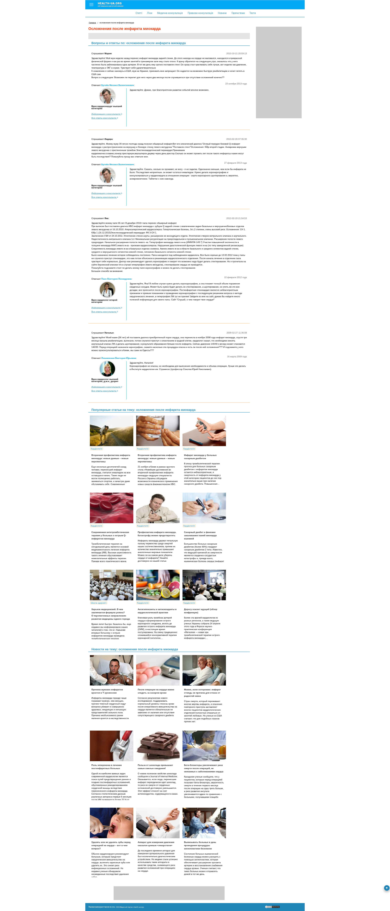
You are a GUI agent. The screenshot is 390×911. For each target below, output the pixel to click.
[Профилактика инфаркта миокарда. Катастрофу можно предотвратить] (159, 508)
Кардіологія (96, 448)
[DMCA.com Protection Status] (272, 907)
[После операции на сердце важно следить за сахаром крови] (159, 670)
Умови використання (98, 907)
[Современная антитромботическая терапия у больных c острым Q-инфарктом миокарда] (113, 508)
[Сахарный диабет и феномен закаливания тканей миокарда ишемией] (205, 508)
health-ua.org (110, 4)
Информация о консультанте (106, 114)
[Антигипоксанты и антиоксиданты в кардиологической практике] (159, 585)
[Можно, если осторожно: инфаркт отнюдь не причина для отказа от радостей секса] (205, 670)
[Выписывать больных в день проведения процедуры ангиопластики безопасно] (205, 823)
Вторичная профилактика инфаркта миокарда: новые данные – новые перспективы (110, 458)
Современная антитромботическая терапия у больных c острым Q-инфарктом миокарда (110, 535)
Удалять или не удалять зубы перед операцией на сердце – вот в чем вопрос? (111, 845)
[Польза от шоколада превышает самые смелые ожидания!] (159, 746)
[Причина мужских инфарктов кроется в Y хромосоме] (113, 670)
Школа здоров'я (98, 603)
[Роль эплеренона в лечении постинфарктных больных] (113, 746)
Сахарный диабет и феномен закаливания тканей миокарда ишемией (200, 535)
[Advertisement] (279, 72)
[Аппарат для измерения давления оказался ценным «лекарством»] (159, 823)
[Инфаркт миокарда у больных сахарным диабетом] (205, 431)
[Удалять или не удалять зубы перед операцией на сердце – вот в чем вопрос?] (113, 823)
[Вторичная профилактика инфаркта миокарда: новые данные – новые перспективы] (113, 431)
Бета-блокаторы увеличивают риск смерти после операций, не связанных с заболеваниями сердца (203, 768)
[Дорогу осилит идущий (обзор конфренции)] (205, 585)
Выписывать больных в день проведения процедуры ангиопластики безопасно (200, 845)
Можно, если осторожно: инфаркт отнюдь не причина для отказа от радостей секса (202, 692)
